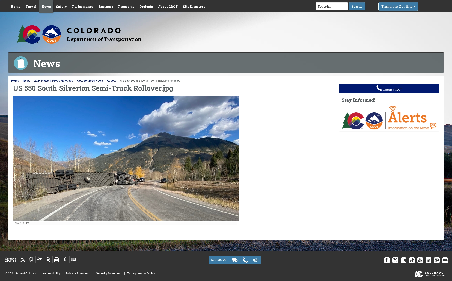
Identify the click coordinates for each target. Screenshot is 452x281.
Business (106, 6)
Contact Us (219, 259)
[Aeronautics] (39, 259)
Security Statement (108, 273)
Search (357, 6)
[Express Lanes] (11, 259)
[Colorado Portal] (430, 273)
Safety (61, 6)
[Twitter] (395, 260)
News (46, 6)
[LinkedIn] (428, 260)
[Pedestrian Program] (65, 259)
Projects (146, 6)
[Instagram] (403, 260)
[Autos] (56, 259)
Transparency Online (141, 273)
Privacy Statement (78, 273)
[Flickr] (445, 260)
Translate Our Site (397, 6)
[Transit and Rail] (31, 259)
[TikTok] (412, 260)
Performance (82, 6)
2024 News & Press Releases (53, 80)
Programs (126, 6)
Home (15, 6)
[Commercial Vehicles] (73, 259)
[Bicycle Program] (23, 259)
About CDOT (168, 6)
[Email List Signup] (437, 260)
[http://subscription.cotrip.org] (389, 117)
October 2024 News (90, 80)
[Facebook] (387, 260)
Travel (31, 6)
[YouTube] (420, 260)
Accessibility (51, 273)
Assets (111, 80)
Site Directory (194, 6)
